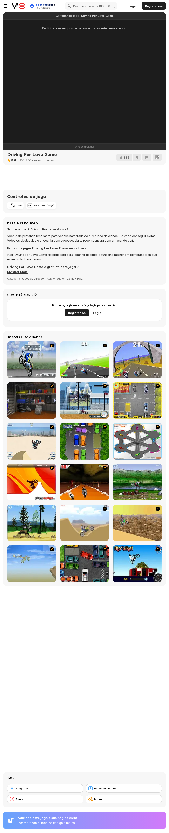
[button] (17, 272)
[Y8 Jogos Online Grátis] (18, 6)
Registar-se (154, 6)
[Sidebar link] (5, 6)
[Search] (68, 6)
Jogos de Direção (32, 278)
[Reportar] (146, 157)
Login (133, 6)
